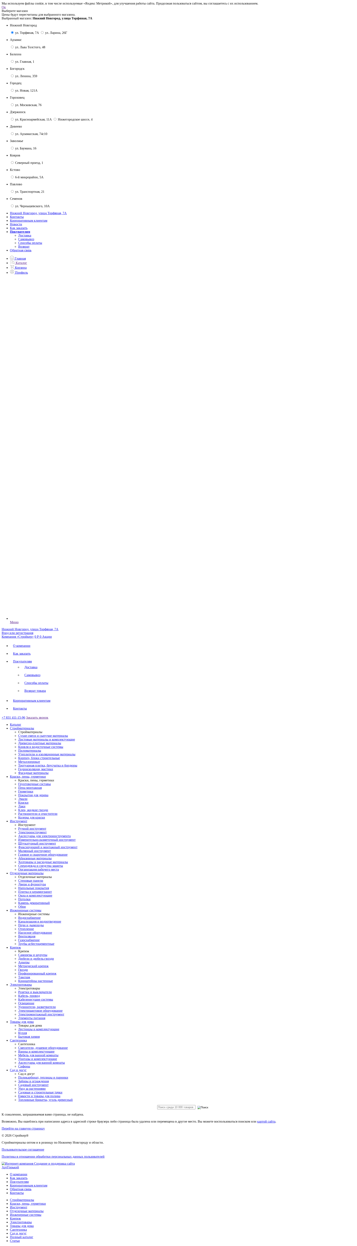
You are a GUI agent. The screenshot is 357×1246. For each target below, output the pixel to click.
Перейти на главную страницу (23, 1128)
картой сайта (266, 1121)
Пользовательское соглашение (23, 1149)
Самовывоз (26, 239)
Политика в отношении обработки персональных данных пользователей (53, 1156)
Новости (16, 224)
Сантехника (18, 1229)
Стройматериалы (22, 1200)
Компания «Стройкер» (18, 636)
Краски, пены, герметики (28, 1203)
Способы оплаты (30, 243)
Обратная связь (20, 250)
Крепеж (15, 1218)
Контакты (17, 217)
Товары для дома (22, 1226)
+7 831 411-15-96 (13, 717)
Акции (47, 636)
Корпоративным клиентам (28, 220)
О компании (21, 645)
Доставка (24, 235)
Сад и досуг (18, 1233)
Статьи (15, 1240)
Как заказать (18, 228)
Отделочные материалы (27, 1211)
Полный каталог (21, 1237)
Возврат (24, 246)
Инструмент (18, 1207)
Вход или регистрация (17, 633)
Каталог (15, 724)
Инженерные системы (25, 1214)
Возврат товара (35, 690)
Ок (4, 7)
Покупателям (22, 661)
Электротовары (21, 1222)
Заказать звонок (37, 717)
